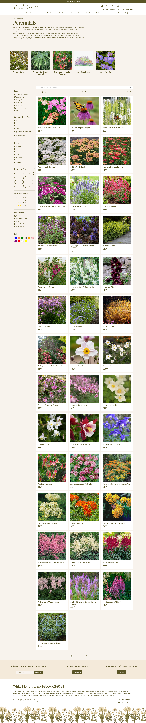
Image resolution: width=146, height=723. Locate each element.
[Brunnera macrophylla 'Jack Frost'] (52, 627)
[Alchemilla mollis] (117, 230)
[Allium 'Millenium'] (52, 310)
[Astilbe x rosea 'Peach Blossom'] (52, 586)
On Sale (98, 13)
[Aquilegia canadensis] (52, 468)
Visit (119, 13)
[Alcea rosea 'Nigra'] (117, 271)
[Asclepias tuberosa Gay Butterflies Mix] (117, 468)
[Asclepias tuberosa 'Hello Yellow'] (117, 507)
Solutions (50, 13)
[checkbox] (24, 94)
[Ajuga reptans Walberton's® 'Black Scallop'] (84, 230)
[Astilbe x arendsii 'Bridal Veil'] (84, 546)
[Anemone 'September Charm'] (52, 389)
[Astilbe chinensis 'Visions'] (117, 586)
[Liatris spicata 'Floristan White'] (117, 111)
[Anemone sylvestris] (117, 389)
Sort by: (126, 92)
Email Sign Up (113, 9)
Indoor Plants (62, 13)
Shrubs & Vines (30, 13)
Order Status (129, 9)
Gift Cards (105, 9)
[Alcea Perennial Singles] (52, 271)
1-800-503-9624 (53, 686)
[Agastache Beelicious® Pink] (52, 230)
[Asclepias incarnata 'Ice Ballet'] (52, 507)
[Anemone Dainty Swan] (84, 350)
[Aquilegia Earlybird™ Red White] (84, 428)
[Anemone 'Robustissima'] (84, 389)
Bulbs (41, 13)
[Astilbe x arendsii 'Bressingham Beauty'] (52, 546)
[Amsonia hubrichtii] (117, 310)
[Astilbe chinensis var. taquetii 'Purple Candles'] (84, 586)
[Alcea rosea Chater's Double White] (84, 271)
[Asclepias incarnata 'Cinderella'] (84, 468)
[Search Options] (131, 87)
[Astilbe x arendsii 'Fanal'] (117, 546)
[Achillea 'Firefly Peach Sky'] (84, 151)
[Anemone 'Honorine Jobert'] (117, 350)
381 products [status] (84, 92)
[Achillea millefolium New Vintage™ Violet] (52, 190)
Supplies (89, 13)
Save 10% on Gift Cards (73, 1)
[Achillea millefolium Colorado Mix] (52, 111)
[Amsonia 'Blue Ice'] (84, 310)
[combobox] (54, 6)
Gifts (71, 13)
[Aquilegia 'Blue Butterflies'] (117, 428)
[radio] (42, 92)
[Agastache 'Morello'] (117, 190)
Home (14, 18)
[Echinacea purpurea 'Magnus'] (84, 111)
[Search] (72, 6)
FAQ (126, 13)
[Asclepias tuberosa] (84, 507)
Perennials (18, 13)
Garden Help (109, 13)
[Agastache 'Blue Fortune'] (84, 190)
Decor (80, 13)
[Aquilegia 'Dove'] (52, 428)
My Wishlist (121, 9)
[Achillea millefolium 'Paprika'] (117, 151)
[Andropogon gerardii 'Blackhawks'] (52, 350)
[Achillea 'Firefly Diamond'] (52, 151)
